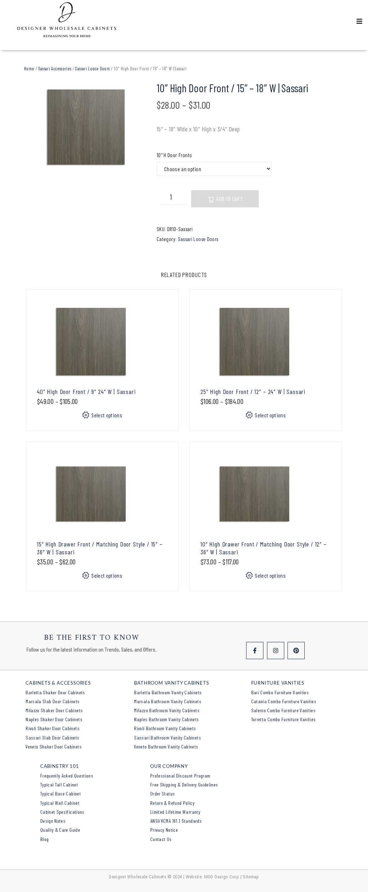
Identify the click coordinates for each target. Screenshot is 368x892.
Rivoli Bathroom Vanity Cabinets (165, 728)
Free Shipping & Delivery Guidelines (184, 784)
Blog (44, 839)
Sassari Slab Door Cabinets (52, 737)
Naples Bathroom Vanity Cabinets (166, 719)
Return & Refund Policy (172, 803)
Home (29, 68)
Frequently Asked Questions (66, 776)
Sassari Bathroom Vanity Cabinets (167, 737)
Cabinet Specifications (62, 812)
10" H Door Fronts (174, 154)
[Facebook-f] (254, 650)
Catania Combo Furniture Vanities (284, 701)
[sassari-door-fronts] (86, 127)
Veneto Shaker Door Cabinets (54, 746)
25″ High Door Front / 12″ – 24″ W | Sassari (253, 391)
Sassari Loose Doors (92, 68)
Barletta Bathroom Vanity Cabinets (168, 692)
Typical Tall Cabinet (59, 784)
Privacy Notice (164, 830)
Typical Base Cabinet (60, 793)
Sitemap (251, 876)
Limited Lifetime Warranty (175, 812)
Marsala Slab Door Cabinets (52, 701)
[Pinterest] (296, 650)
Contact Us (161, 839)
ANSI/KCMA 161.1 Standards (176, 821)
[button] (359, 21)
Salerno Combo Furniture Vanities (283, 710)
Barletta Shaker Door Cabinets (55, 692)
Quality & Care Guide (60, 830)
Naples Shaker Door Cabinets (54, 719)
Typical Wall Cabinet (59, 803)
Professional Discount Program (180, 776)
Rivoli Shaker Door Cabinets (52, 728)
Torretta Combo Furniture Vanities (283, 719)
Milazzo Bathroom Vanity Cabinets (166, 710)
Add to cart (229, 198)
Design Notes (52, 821)
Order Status (162, 793)
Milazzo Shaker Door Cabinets (54, 710)
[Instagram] (275, 650)
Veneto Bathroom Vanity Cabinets (166, 746)
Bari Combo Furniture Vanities (280, 692)
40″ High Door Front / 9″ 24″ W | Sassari (86, 391)
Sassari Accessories (55, 68)
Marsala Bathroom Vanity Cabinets (167, 701)
